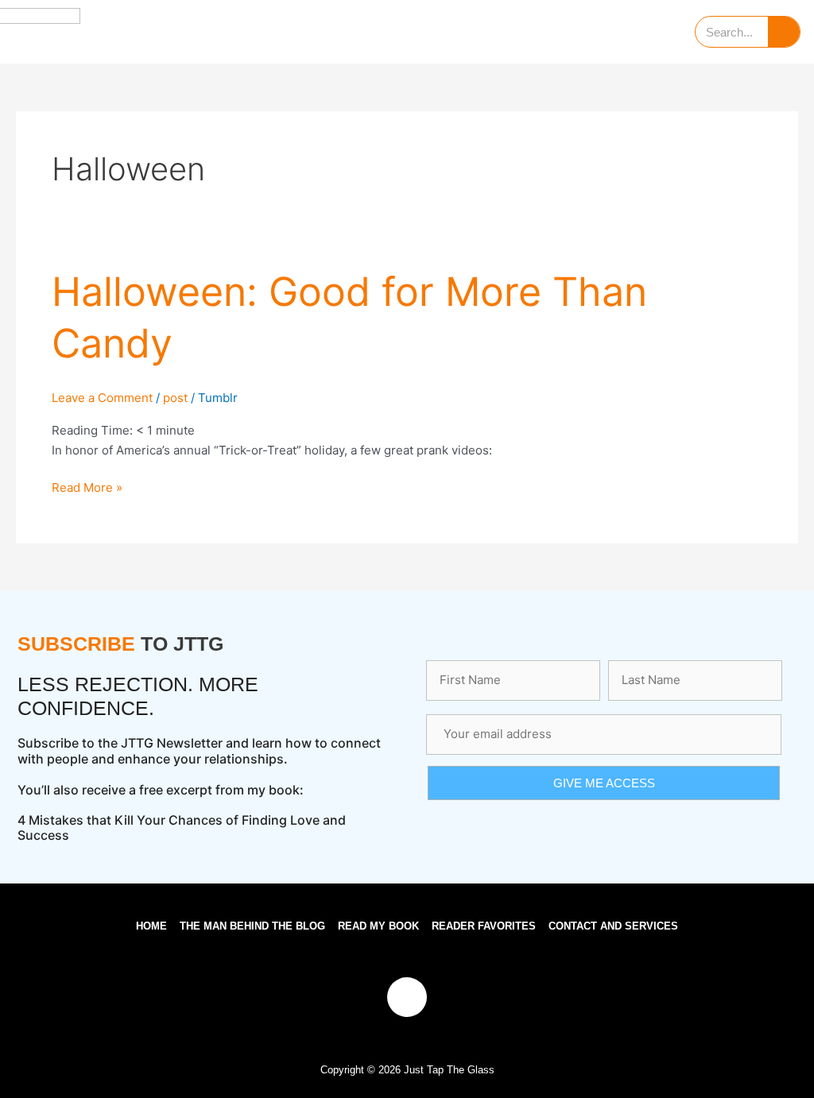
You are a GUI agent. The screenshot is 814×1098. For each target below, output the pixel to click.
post (175, 397)
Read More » (87, 486)
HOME (151, 926)
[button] (404, 32)
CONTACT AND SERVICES (613, 926)
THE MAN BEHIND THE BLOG (252, 926)
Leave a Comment (102, 397)
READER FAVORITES (484, 926)
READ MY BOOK (378, 926)
